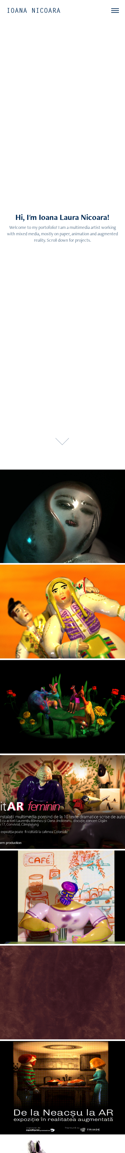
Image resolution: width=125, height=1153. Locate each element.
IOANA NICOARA (33, 10)
